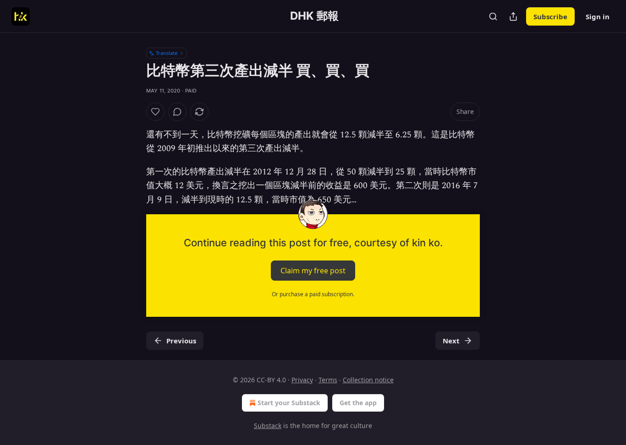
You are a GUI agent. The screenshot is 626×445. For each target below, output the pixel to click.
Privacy (302, 379)
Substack (267, 425)
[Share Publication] (513, 16)
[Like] (155, 112)
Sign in (598, 16)
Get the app (358, 402)
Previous (181, 340)
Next (451, 340)
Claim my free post (313, 271)
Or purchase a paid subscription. (313, 294)
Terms (327, 379)
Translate (166, 52)
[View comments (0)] (177, 112)
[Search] (493, 16)
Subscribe (550, 16)
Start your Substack (289, 402)
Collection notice (368, 379)
